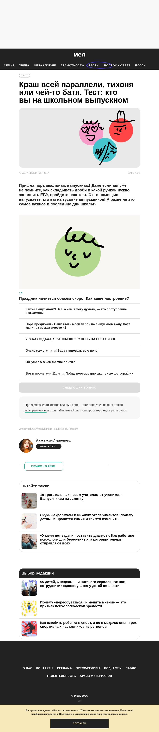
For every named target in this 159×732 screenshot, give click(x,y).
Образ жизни (45, 65)
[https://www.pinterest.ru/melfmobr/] (90, 653)
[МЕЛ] (79, 55)
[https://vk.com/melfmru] (69, 653)
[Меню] (153, 55)
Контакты (44, 668)
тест (24, 75)
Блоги (140, 65)
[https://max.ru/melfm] (111, 653)
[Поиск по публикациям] (4, 55)
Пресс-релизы (88, 668)
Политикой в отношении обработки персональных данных (93, 713)
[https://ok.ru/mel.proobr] (101, 653)
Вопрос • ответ (117, 65)
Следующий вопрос (79, 387)
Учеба (24, 65)
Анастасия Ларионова (53, 440)
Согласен (79, 723)
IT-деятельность (61, 675)
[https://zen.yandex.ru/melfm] (58, 653)
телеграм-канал (36, 410)
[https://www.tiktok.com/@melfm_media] (79, 653)
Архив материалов (96, 675)
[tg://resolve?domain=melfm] (47, 653)
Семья (9, 65)
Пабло (131, 668)
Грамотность (72, 65)
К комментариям (43, 466)
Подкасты (113, 668)
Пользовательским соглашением (99, 710)
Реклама (64, 668)
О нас (27, 668)
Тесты (94, 65)
